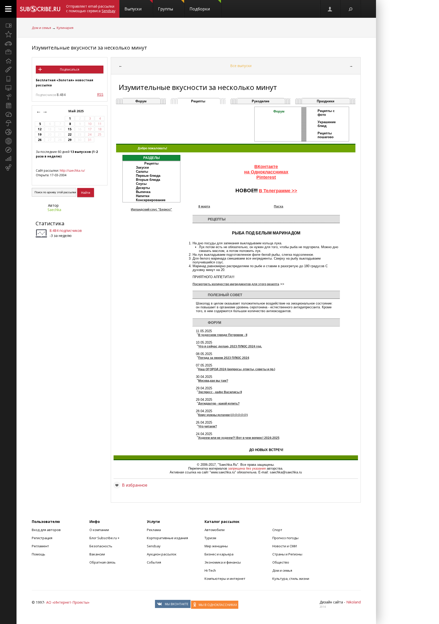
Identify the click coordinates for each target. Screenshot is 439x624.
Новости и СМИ (284, 546)
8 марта (204, 206)
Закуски (142, 167)
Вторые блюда (148, 180)
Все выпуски (241, 65)
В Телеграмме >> (278, 190)
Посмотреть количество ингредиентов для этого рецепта (236, 284)
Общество (280, 562)
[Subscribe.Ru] (40, 9)
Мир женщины (216, 546)
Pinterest (266, 177)
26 (39, 140)
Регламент (40, 546)
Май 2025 (76, 111)
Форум (141, 101)
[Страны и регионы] (8, 141)
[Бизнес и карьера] (8, 52)
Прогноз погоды (285, 538)
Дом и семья (41, 28)
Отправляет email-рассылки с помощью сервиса (90, 8)
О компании (99, 529)
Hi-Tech (210, 570)
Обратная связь (102, 562)
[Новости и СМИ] (8, 105)
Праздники (325, 101)
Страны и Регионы (287, 554)
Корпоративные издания (167, 538)
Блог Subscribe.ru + (104, 538)
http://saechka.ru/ (72, 170)
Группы (165, 9)
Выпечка (143, 192)
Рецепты (198, 101)
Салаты (142, 171)
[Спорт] (8, 132)
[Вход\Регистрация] (330, 9)
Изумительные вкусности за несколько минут (89, 47)
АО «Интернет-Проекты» (67, 602)
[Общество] (8, 114)
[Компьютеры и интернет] (8, 87)
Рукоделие (260, 101)
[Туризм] (8, 150)
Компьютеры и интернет (225, 578)
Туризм (210, 538)
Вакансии (97, 554)
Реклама (154, 529)
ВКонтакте (266, 166)
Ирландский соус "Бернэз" (151, 209)
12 (39, 129)
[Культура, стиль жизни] (8, 96)
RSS (100, 94)
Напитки (142, 196)
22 (69, 134)
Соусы (141, 184)
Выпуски (133, 9)
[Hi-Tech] (8, 79)
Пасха (278, 206)
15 (69, 129)
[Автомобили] (8, 43)
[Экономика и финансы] (8, 159)
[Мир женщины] (8, 70)
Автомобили (215, 529)
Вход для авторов (46, 529)
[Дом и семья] (8, 61)
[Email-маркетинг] (8, 167)
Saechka (54, 209)
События (154, 562)
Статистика (50, 223)
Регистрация (42, 538)
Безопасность (100, 546)
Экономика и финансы (223, 562)
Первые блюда (148, 176)
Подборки (200, 9)
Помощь (38, 554)
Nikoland (353, 602)
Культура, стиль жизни (290, 578)
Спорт (277, 529)
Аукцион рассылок (162, 554)
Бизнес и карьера (219, 554)
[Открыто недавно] (8, 34)
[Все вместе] (8, 25)
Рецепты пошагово (326, 135)
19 (39, 134)
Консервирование (150, 200)
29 (69, 140)
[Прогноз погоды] (8, 123)
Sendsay (154, 546)
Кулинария (65, 28)
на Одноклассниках (266, 171)
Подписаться (69, 69)
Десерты (143, 188)
